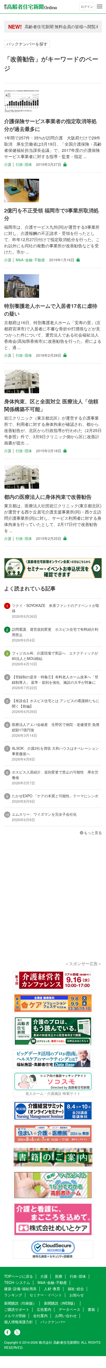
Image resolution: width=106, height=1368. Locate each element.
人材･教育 (52, 1288)
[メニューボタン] (99, 6)
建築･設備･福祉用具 (20, 1288)
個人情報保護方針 (18, 1321)
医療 (58, 1276)
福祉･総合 (76, 1288)
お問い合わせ (66, 1315)
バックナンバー (53, 1321)
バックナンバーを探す (27, 44)
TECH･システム (17, 1282)
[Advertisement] (53, 905)
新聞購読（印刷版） (20, 1303)
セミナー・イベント (46, 1294)
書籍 (91, 1309)
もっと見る (93, 832)
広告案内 (44, 1309)
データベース (69, 1309)
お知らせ (76, 1294)
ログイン (87, 6)
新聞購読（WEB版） (60, 1303)
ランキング (13, 1294)
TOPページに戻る (18, 1276)
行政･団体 (24, 164)
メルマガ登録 (15, 1315)
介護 (7, 164)
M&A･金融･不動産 (30, 259)
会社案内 (40, 1315)
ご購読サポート (16, 1309)
